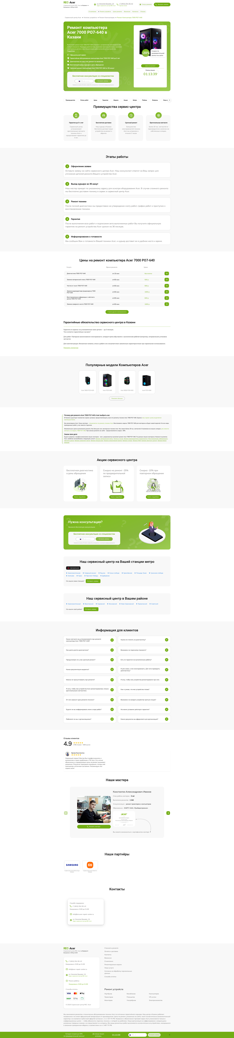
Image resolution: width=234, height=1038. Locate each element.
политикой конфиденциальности (106, 84)
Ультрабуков (131, 1000)
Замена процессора (97, 440)
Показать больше (117, 398)
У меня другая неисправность (117, 312)
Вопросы (155, 100)
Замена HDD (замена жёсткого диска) (145, 440)
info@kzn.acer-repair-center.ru (83, 914)
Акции (126, 100)
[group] (72, 867)
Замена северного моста (82, 440)
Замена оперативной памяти (113, 440)
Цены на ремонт (150, 66)
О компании (92, 11)
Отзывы (142, 11)
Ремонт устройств (105, 11)
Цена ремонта (117, 11)
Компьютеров (154, 994)
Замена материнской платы (104, 439)
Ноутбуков (108, 994)
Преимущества (70, 100)
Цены (95, 100)
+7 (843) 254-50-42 (126, 4)
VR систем (152, 997)
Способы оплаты (110, 977)
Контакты (135, 11)
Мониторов (108, 1000)
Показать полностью (71, 348)
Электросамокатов (155, 1000)
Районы (144, 100)
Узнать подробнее (79, 497)
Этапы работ (84, 100)
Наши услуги (109, 968)
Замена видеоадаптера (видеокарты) (136, 439)
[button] (168, 813)
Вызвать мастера (94, 826)
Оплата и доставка (111, 951)
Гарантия (105, 100)
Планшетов (131, 997)
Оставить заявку (92, 581)
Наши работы (167, 100)
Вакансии (127, 11)
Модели (116, 100)
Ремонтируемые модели (113, 964)
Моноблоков (131, 994)
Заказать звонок (163, 4)
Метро (135, 100)
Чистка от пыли (118, 439)
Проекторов (108, 997)
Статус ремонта (147, 4)
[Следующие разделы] (169, 100)
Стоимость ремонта (111, 948)
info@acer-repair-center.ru (78, 969)
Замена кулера (127, 440)
